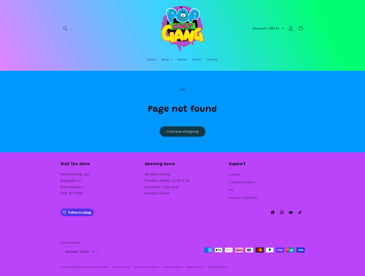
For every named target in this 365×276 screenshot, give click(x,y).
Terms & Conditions (243, 197)
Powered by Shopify (97, 266)
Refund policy (195, 266)
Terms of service (172, 266)
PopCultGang (77, 266)
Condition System (242, 182)
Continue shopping (182, 131)
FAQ (231, 189)
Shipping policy (217, 266)
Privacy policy (121, 266)
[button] (65, 28)
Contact (234, 174)
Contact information (146, 266)
